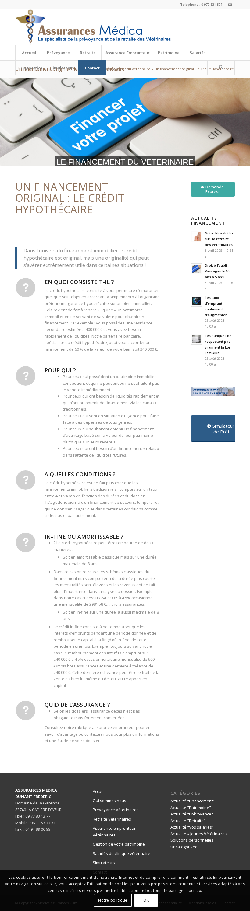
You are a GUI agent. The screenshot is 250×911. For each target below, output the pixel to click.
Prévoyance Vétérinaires (116, 809)
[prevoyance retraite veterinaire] (93, 27)
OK (146, 900)
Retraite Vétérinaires (112, 819)
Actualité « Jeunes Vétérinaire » (198, 833)
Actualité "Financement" (192, 801)
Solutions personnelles (191, 840)
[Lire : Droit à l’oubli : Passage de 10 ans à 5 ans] (196, 268)
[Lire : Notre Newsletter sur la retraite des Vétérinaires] (196, 236)
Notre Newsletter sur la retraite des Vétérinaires (219, 239)
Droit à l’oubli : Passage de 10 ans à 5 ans (217, 271)
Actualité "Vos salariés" (192, 827)
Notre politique (112, 900)
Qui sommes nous (109, 800)
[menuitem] (29, 52)
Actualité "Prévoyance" (191, 814)
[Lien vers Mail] (230, 4)
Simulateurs (104, 862)
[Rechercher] (221, 67)
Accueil (99, 791)
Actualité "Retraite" (187, 820)
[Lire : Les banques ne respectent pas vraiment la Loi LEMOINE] (196, 339)
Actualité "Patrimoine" (190, 807)
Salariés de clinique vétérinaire (121, 853)
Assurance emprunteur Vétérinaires (114, 831)
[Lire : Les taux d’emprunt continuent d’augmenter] (196, 301)
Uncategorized (184, 847)
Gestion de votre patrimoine (119, 844)
